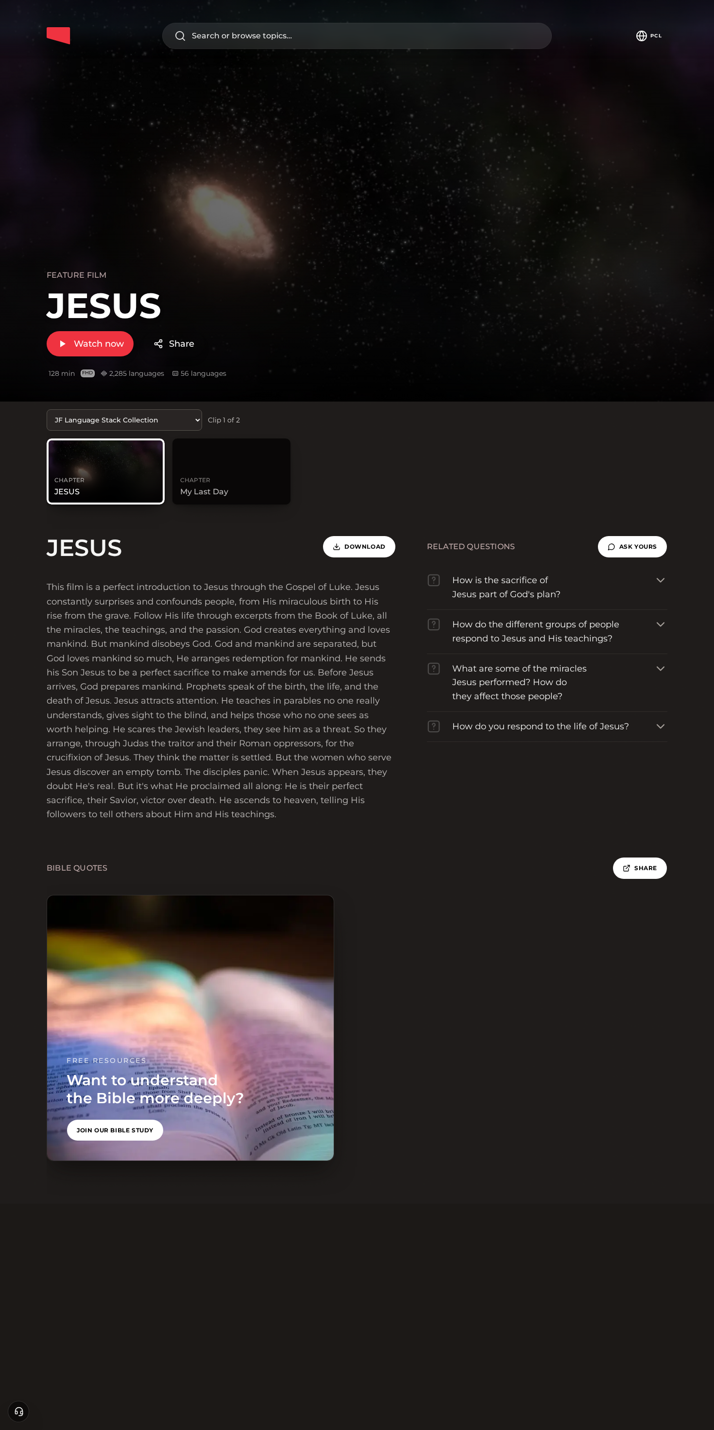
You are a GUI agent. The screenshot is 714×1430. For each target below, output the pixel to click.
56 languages (203, 373)
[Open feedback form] (18, 1411)
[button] (632, 547)
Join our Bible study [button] (115, 1130)
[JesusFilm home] (58, 36)
